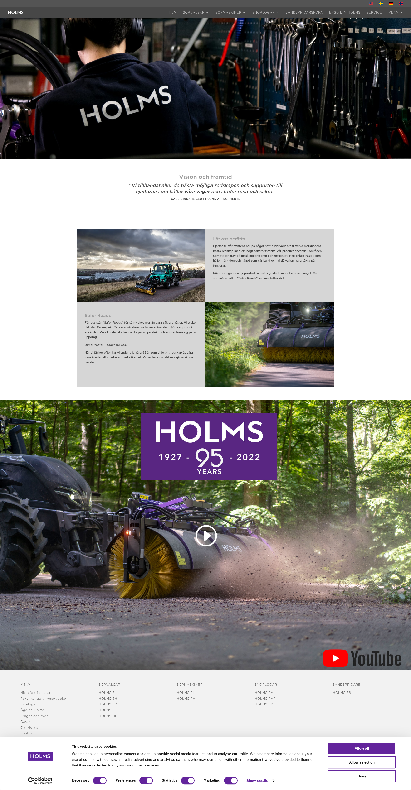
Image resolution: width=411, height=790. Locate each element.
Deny (361, 776)
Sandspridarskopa (304, 12)
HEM (173, 12)
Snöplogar (263, 12)
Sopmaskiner (228, 12)
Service (374, 12)
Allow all (362, 748)
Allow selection (362, 762)
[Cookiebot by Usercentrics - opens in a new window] (40, 780)
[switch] (146, 780)
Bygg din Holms (344, 12)
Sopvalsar (194, 12)
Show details (257, 781)
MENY (393, 12)
